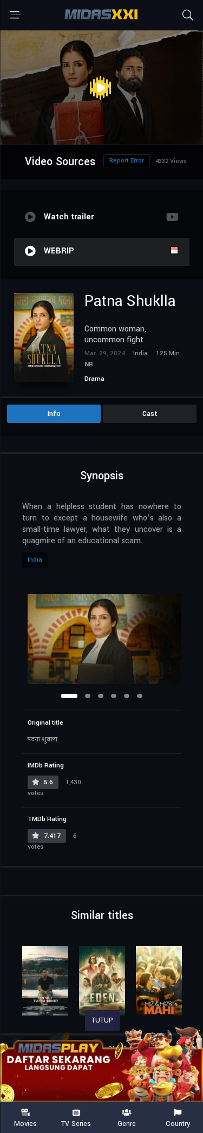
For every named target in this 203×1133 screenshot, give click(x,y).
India (35, 559)
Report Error (126, 161)
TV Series (76, 1123)
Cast (150, 414)
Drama (94, 378)
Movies (25, 1123)
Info (54, 414)
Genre (126, 1123)
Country (178, 1123)
